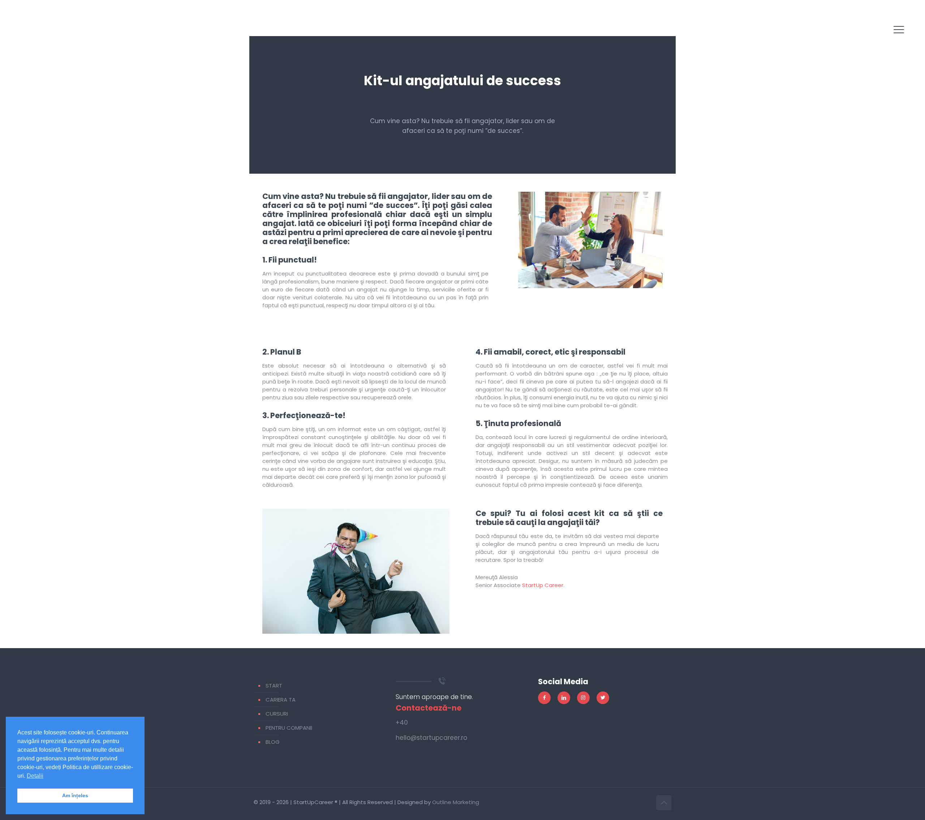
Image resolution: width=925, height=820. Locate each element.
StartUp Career (542, 585)
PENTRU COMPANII (289, 728)
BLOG (273, 742)
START (274, 685)
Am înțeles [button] (75, 795)
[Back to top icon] (663, 802)
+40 (402, 722)
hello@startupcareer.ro (431, 737)
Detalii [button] (35, 776)
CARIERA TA (281, 699)
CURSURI (277, 713)
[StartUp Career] (37, 36)
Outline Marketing (455, 802)
